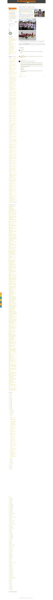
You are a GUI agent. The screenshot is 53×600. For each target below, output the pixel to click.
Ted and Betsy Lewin (11, 376)
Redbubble (10, 566)
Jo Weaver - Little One (11, 125)
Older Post (43, 75)
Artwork (10, 501)
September (11, 412)
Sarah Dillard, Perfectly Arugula (12, 365)
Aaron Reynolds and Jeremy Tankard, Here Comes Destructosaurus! (12, 207)
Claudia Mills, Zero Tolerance (12, 238)
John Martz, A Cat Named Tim (12, 298)
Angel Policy (37, 41)
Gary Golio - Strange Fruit (12, 104)
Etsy (9, 529)
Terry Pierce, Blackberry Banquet (12, 378)
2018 (10, 401)
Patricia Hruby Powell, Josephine (12, 349)
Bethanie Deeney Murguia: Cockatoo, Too (12, 69)
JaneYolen (10, 549)
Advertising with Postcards (12, 48)
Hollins (10, 540)
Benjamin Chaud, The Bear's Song (12, 225)
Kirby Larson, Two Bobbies (12, 310)
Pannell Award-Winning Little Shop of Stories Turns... (13, 421)
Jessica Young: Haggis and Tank (13, 123)
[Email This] (25, 43)
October (11, 411)
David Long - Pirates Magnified (12, 91)
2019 (10, 400)
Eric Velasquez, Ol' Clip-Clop (12, 264)
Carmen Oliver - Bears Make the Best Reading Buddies (13, 78)
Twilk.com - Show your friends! (13, 443)
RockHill (10, 571)
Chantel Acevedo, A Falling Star (12, 234)
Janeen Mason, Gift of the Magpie (12, 279)
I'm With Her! (10, 42)
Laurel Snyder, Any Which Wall (12, 314)
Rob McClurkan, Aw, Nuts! (11, 357)
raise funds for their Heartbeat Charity (26, 10)
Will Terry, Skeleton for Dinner (12, 390)
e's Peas (10, 526)
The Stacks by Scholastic (13, 433)
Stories (10, 581)
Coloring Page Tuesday (12, 517)
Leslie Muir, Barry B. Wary (11, 317)
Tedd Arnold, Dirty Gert (11, 377)
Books (23, 3)
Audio (10, 502)
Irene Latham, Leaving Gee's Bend (12, 275)
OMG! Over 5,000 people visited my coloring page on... (13, 420)
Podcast (10, 560)
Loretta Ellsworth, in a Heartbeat (12, 327)
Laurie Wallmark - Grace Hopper (13, 144)
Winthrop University (11, 14)
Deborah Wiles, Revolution (12, 252)
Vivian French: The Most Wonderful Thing (12, 200)
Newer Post (20, 75)
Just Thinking (10, 551)
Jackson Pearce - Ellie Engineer (13, 115)
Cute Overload (11, 522)
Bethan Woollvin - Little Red (12, 68)
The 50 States (10, 194)
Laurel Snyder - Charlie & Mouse (13, 140)
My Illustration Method (11, 50)
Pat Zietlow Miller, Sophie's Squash (13, 348)
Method (10, 555)
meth (9, 554)
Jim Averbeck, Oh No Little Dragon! (13, 286)
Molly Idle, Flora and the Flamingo (12, 341)
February (11, 462)
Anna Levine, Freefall (11, 218)
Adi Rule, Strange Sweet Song (12, 209)
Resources (30, 3)
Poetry (10, 561)
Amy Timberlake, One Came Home (13, 216)
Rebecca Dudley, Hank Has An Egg (13, 356)
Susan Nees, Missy (11, 374)
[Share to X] (26, 43)
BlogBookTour (11, 505)
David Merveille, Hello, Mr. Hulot (12, 247)
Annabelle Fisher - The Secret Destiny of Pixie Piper (12, 61)
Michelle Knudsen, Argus (11, 338)
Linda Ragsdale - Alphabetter (12, 146)
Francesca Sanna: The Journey (12, 103)
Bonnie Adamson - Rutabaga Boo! (13, 72)
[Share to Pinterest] (28, 43)
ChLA (10, 515)
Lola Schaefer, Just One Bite (12, 325)
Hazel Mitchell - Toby (11, 108)
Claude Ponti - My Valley (12, 83)
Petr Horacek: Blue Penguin (12, 169)
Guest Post (10, 537)
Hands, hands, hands (12, 439)
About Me (34, 3)
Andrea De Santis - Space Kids (12, 60)
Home (19, 3)
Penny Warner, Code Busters (12, 350)
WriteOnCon (11, 457)
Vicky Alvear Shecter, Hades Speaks (13, 389)
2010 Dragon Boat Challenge (25, 12)
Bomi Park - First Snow (11, 71)
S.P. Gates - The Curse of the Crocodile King (12, 182)
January (11, 463)
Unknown (22, 55)
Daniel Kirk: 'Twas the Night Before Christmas (12, 89)
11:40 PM (22, 72)
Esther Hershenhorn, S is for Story (12, 266)
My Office (10, 49)
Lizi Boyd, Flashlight (11, 323)
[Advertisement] (13, 483)
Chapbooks (10, 512)
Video (10, 588)
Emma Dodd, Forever (11, 262)
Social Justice (10, 576)
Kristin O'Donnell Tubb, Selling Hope (13, 312)
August (11, 413)
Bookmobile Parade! (12, 430)
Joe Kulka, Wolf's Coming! (12, 289)
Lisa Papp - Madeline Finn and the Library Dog (12, 150)
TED (9, 584)
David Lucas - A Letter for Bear (12, 92)
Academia (10, 499)
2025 (10, 394)
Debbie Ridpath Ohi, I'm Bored (12, 250)
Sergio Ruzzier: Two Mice (12, 185)
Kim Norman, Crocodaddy (12, 307)
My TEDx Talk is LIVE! (11, 43)
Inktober (10, 545)
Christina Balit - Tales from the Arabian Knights (12, 82)
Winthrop (10, 589)
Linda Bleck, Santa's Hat (11, 321)
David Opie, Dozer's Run (11, 248)
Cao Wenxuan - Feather (12, 76)
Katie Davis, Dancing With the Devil (13, 302)
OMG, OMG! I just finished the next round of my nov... (13, 456)
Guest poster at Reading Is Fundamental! (13, 454)
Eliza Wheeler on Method (12, 99)
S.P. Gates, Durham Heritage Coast (13, 372)
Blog (21, 3)
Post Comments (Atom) (24, 76)
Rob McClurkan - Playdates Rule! (13, 174)
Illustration (10, 543)
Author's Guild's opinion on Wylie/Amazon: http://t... (13, 424)
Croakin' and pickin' (12, 429)
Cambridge (10, 510)
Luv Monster (11, 447)
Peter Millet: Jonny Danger (12, 168)
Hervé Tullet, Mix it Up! (11, 273)
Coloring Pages (26, 3)
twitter (10, 587)
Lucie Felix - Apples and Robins (12, 154)
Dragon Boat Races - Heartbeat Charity (12, 453)
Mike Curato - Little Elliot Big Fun (13, 162)
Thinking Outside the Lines (12, 38)
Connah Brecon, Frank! (11, 240)
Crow (10, 521)
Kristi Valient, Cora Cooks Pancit (12, 311)
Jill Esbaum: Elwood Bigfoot (12, 124)
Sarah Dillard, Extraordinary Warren (13, 364)
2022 (10, 397)
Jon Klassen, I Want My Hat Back (12, 296)
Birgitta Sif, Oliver (11, 230)
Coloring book (11, 516)
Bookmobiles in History (12, 438)
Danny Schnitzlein (11, 523)
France (10, 532)
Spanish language (11, 578)
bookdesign (10, 507)
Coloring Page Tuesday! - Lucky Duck (13, 449)
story (9, 582)
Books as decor (11, 415)
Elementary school (11, 528)
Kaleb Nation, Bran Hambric (12, 300)
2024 (10, 395)
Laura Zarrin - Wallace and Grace (13, 139)
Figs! (10, 416)
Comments (11, 26)
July (10, 414)
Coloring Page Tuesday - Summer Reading (13, 423)
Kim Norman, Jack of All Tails (12, 308)
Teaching (10, 583)
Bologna (14, 14)
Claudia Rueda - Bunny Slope (12, 85)
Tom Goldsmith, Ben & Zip (11, 384)
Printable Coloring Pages (12, 562)
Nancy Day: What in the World (12, 165)
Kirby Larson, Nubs (11, 309)
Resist (10, 567)
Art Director (10, 500)
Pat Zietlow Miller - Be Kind (12, 167)
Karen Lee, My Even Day (11, 301)
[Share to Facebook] (27, 43)
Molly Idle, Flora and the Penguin (12, 342)
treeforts (11, 17)
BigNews (10, 504)
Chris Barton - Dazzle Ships (12, 80)
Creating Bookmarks (11, 47)
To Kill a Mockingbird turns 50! (13, 448)
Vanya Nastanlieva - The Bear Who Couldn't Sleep (12, 197)
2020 (10, 399)
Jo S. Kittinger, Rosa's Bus (12, 287)
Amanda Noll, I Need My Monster (12, 213)
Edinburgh (10, 527)
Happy (10, 539)
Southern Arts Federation (12, 577)
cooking (10, 518)
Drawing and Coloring (11, 524)
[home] (17, 3)
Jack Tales (12, 15)
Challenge (10, 511)
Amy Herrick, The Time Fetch (12, 215)
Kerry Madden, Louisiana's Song (12, 305)
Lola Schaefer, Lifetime (11, 326)
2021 (10, 398)
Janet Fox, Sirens (11, 280)
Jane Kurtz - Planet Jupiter (12, 117)
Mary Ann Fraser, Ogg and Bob (12, 330)
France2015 (10, 533)
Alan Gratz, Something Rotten (12, 210)
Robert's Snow (11, 570)
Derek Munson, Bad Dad (11, 253)
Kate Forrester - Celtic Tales (12, 132)
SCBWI (10, 572)
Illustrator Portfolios (11, 544)
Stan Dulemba (10, 37)
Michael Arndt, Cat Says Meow (12, 334)
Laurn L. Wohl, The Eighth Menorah (13, 316)
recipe (10, 565)
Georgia (10, 535)
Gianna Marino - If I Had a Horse (13, 107)
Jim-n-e (10, 550)
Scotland (10, 573)
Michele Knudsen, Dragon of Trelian (13, 335)
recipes (14, 17)
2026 (10, 393)
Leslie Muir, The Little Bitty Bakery (12, 319)
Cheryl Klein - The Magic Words (12, 79)
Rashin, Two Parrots (11, 355)
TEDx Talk (10, 15)
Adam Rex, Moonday (11, 208)
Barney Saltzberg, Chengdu (12, 224)
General (10, 534)
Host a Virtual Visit (11, 45)
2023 (10, 396)
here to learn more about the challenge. (28, 17)
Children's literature (11, 513)
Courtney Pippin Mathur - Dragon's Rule (12, 86)
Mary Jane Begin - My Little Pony (13, 157)
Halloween (10, 538)
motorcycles (10, 556)
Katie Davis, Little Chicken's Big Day (13, 304)
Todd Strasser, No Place (11, 380)
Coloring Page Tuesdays (14, 10)
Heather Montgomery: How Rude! (13, 110)
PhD (9, 559)
